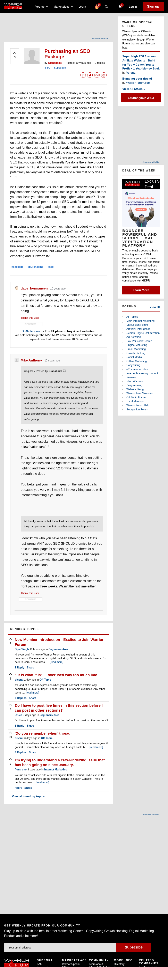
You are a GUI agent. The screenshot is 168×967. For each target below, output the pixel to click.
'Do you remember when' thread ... (45, 733)
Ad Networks (134, 336)
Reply (19, 667)
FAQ (39, 964)
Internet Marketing (55, 769)
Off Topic (45, 679)
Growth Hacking (135, 353)
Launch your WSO (141, 98)
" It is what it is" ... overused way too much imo (56, 675)
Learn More (141, 290)
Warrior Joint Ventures (139, 393)
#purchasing (35, 266)
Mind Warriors (134, 381)
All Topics (132, 316)
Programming (134, 385)
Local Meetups (135, 401)
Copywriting (133, 365)
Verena (130, 72)
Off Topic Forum (136, 397)
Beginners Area (58, 649)
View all (155, 307)
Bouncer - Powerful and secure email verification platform (139, 238)
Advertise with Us (100, 38)
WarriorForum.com (138, 82)
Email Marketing (136, 349)
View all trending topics (26, 796)
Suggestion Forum (137, 409)
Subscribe (60, 67)
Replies (20, 697)
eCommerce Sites (137, 369)
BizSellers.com (32, 331)
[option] (141, 236)
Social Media (134, 357)
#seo (51, 266)
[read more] (56, 662)
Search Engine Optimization (143, 333)
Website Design (135, 389)
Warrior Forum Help (137, 405)
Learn (83, 6)
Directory (119, 964)
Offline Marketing (136, 361)
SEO (47, 67)
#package (17, 266)
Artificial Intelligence (138, 328)
